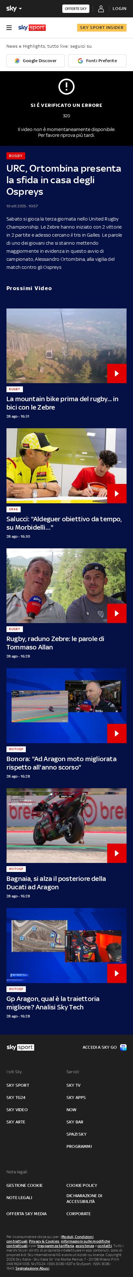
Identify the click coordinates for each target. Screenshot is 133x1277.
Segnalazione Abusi (32, 1268)
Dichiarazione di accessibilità (84, 1198)
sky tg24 (16, 1097)
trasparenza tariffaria (55, 1246)
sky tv (73, 1085)
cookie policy (81, 1185)
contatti (104, 1246)
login (120, 8)
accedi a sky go (100, 1047)
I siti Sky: (14, 1071)
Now (71, 1109)
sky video (17, 1109)
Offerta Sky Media (26, 1213)
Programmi (79, 1146)
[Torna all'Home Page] (32, 27)
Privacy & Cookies (44, 1241)
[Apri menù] (9, 27)
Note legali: (17, 1171)
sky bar (74, 1122)
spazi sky (76, 1134)
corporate (78, 1213)
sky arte (16, 1122)
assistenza (85, 1246)
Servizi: (73, 1071)
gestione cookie (24, 1185)
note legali (19, 1197)
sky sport (17, 1085)
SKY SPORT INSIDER (102, 27)
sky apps (76, 1097)
